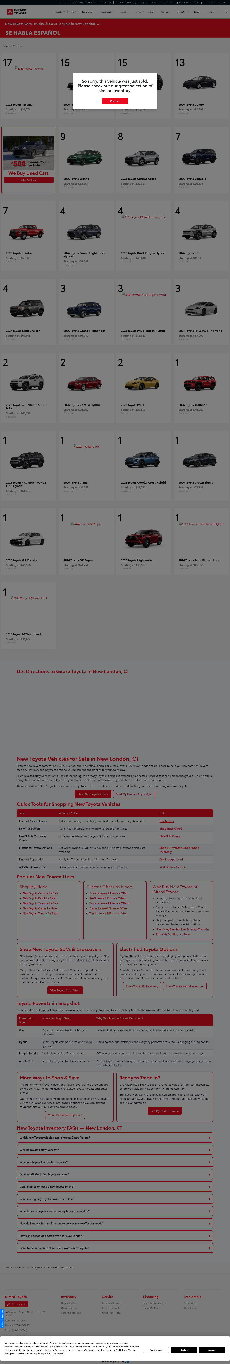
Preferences (156, 1350)
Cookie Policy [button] (121, 1350)
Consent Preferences (2, 1318)
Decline (184, 1350)
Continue (115, 100)
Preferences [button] (58, 1354)
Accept (212, 1350)
